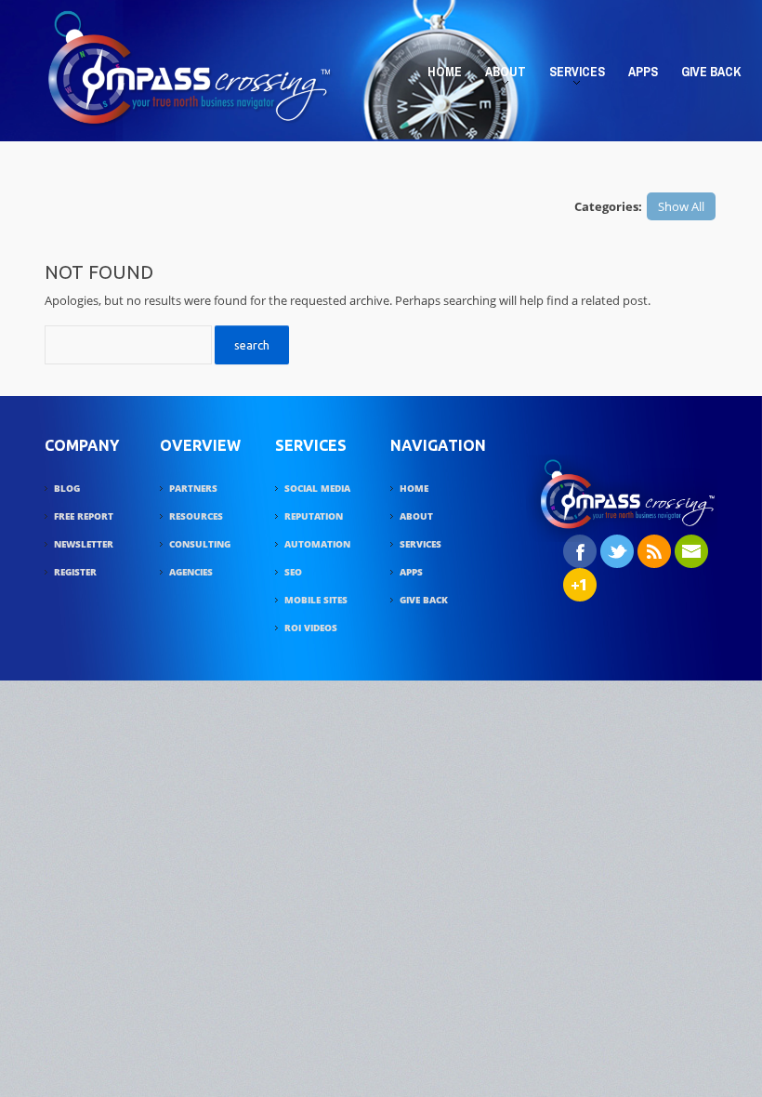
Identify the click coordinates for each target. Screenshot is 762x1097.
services (571, 75)
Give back (424, 599)
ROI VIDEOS (310, 627)
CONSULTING (199, 543)
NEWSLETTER (83, 543)
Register (75, 571)
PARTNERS (193, 488)
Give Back (711, 71)
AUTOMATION (317, 543)
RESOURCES (196, 515)
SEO (293, 571)
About (500, 75)
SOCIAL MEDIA (317, 488)
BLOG (67, 488)
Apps (411, 571)
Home (444, 71)
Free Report (83, 515)
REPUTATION (313, 515)
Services (420, 543)
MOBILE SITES (316, 599)
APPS (643, 71)
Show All (681, 206)
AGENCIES (191, 571)
